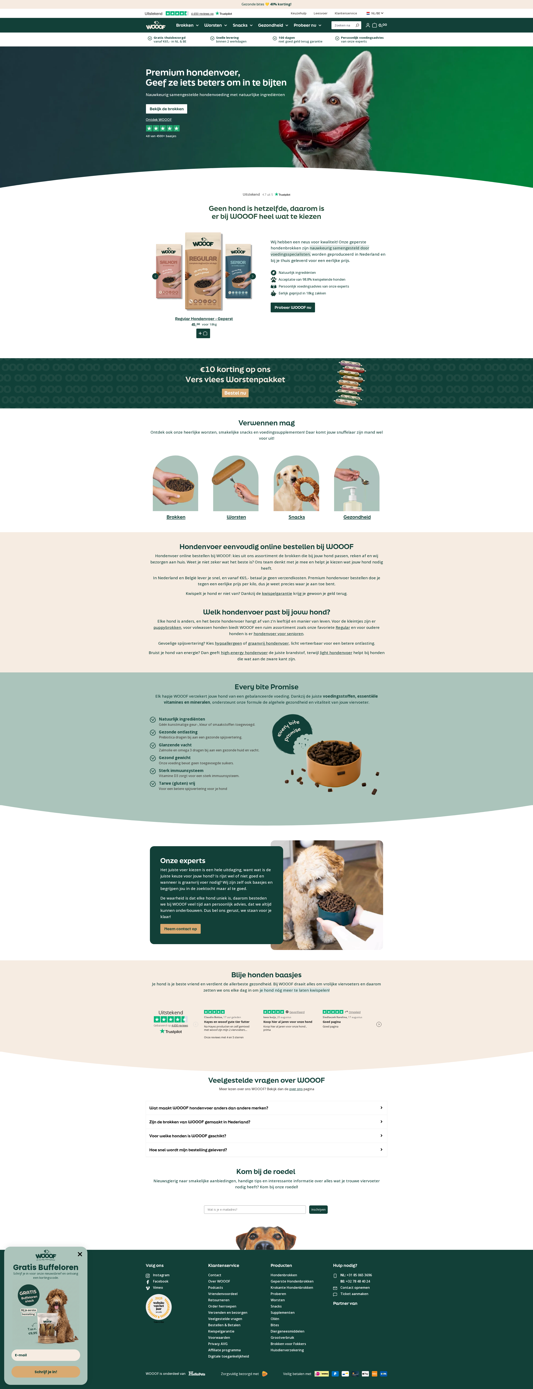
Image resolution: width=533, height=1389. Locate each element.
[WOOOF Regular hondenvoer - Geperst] (204, 271)
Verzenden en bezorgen (227, 1312)
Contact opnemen (355, 1287)
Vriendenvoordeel (223, 1293)
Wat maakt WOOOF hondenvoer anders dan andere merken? (208, 1108)
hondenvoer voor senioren (278, 633)
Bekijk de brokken (167, 108)
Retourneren (218, 1300)
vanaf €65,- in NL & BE (170, 39)
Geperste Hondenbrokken (292, 1281)
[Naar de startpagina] (156, 25)
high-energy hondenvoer (244, 652)
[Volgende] (253, 276)
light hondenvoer (336, 652)
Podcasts (215, 1287)
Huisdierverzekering (287, 1350)
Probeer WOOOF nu (293, 307)
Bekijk (204, 293)
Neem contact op (180, 928)
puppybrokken (167, 627)
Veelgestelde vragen (225, 1318)
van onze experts (362, 39)
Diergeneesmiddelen (287, 1331)
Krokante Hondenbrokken (292, 1287)
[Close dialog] (80, 1254)
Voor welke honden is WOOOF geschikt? (187, 1136)
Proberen (278, 1293)
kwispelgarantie (277, 593)
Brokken (176, 517)
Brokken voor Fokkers (288, 1343)
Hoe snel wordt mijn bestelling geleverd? (188, 1149)
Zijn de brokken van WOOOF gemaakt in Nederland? (199, 1122)
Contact (214, 1275)
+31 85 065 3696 (359, 1275)
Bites (275, 1325)
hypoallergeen (228, 643)
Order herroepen (222, 1306)
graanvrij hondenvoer (268, 643)
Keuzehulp (298, 13)
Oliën (275, 1318)
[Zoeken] (357, 25)
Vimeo (158, 1287)
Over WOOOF (219, 1281)
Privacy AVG (218, 1343)
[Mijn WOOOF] (367, 25)
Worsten (236, 517)
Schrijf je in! (46, 1371)
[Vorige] (155, 276)
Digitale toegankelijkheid (228, 1356)
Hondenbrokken (284, 1275)
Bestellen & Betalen (224, 1325)
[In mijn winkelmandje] (203, 333)
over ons (296, 1089)
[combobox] (342, 25)
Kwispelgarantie (221, 1331)
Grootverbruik (282, 1337)
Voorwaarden (219, 1337)
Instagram (161, 1275)
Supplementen (283, 1312)
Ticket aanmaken (354, 1293)
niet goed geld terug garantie (301, 39)
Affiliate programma (224, 1350)
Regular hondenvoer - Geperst (204, 318)
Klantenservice (346, 13)
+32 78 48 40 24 (358, 1281)
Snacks (297, 517)
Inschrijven (318, 1209)
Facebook (160, 1281)
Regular (343, 627)
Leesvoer (321, 13)
